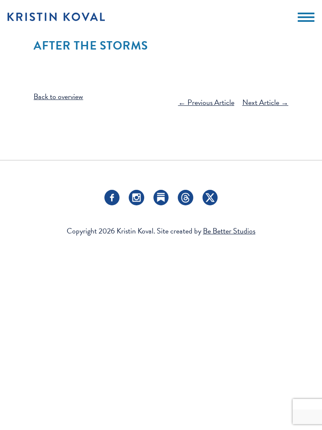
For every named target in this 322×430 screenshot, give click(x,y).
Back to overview (58, 96)
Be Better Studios (229, 230)
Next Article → (265, 102)
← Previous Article (206, 102)
